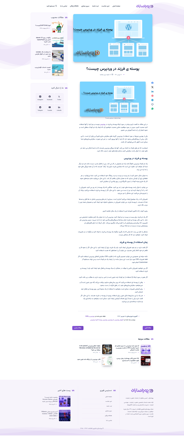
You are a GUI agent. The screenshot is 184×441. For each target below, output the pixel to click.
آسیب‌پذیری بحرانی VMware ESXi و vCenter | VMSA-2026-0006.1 (49, 414)
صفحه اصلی (116, 6)
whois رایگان (74, 6)
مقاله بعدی (77, 328)
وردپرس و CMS (89, 316)
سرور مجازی (85, 6)
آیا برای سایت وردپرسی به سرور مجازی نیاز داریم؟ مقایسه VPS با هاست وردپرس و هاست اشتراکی (127, 348)
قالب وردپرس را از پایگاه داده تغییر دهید (88, 359)
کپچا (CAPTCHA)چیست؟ (43, 25)
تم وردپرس (111, 320)
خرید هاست (105, 6)
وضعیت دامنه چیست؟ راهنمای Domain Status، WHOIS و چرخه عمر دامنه (50, 399)
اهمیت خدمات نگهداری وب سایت (43, 68)
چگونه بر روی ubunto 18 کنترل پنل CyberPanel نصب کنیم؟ (43, 40)
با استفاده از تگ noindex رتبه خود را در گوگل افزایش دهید (43, 54)
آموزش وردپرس (119, 320)
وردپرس (102, 124)
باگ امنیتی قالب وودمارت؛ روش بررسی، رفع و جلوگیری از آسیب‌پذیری (127, 359)
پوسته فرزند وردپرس (96, 320)
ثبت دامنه (95, 6)
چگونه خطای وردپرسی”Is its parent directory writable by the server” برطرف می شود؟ (89, 348)
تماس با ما (63, 6)
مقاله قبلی (148, 328)
